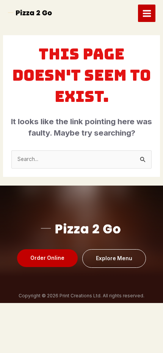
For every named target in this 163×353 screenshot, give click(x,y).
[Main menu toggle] (146, 13)
